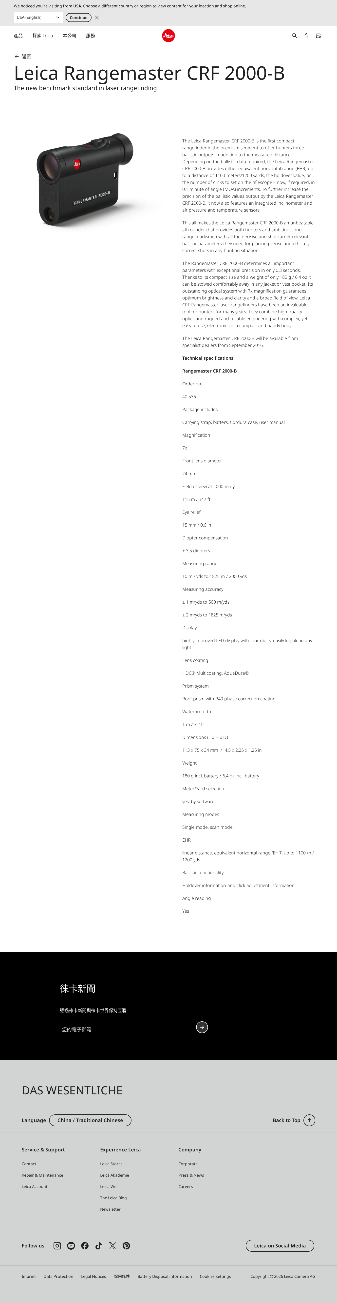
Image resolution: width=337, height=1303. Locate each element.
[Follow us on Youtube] (71, 1246)
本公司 (69, 36)
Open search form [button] (295, 35)
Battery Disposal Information (165, 1276)
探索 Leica (43, 36)
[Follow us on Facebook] (85, 1246)
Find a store (318, 36)
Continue (78, 17)
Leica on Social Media (280, 1245)
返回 (27, 56)
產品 (18, 36)
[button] (309, 1120)
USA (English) (29, 17)
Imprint (29, 1276)
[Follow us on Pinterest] (126, 1246)
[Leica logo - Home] (168, 35)
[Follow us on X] (112, 1246)
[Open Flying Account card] (306, 35)
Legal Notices (93, 1276)
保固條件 (122, 1276)
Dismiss (97, 17)
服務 (90, 36)
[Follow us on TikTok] (99, 1246)
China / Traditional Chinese (90, 1120)
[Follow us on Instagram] (57, 1246)
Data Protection (58, 1276)
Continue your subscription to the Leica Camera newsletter (202, 1027)
